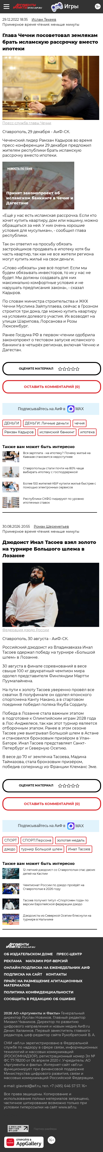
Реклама (13, 961)
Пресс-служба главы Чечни (26, 123)
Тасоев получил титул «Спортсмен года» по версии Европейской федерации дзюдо (56, 902)
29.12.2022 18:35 (15, 19)
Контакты (56, 974)
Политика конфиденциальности (39, 992)
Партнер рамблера (45, 1128)
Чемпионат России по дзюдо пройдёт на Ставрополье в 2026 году (53, 887)
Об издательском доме (28, 954)
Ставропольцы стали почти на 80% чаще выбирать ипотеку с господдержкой (53, 470)
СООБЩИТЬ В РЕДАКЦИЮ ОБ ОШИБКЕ (39, 999)
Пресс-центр (69, 954)
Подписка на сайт (23, 974)
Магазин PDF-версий (47, 961)
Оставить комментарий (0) (52, 387)
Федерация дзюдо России (25, 630)
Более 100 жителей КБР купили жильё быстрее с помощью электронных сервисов (59, 485)
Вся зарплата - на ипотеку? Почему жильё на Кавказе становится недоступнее (57, 455)
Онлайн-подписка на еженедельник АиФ (47, 968)
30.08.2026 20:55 (16, 526)
